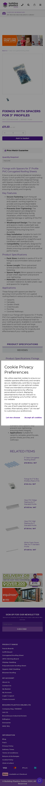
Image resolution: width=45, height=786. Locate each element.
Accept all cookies (33, 418)
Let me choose (13, 418)
